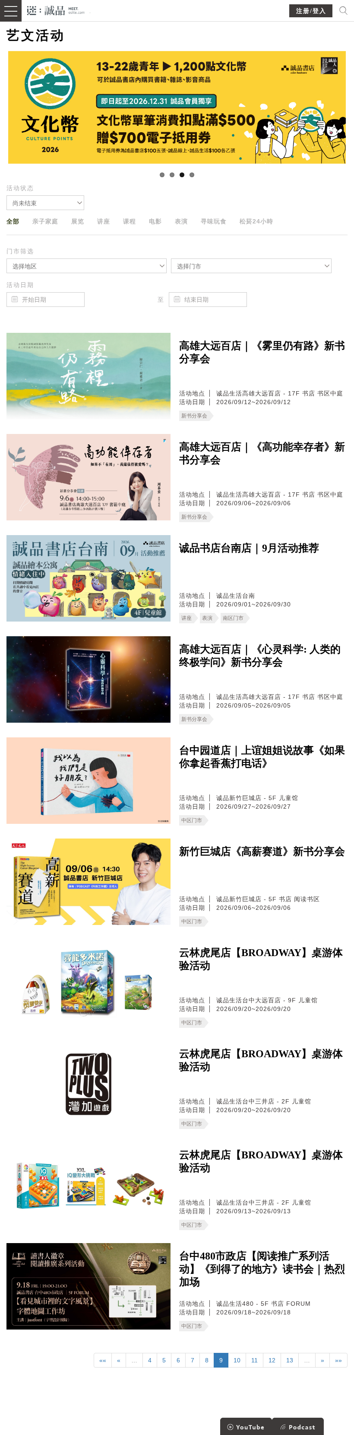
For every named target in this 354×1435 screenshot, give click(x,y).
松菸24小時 (256, 221)
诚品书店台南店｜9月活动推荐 (249, 548)
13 (289, 1360)
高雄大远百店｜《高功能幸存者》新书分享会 (262, 453)
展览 (77, 221)
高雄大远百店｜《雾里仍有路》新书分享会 (262, 352)
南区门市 (233, 618)
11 (254, 1360)
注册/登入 (311, 11)
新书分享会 (194, 416)
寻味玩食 (214, 221)
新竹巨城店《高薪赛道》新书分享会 (262, 851)
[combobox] (45, 202)
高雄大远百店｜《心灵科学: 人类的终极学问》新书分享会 (260, 656)
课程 (129, 221)
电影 (155, 221)
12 (272, 1360)
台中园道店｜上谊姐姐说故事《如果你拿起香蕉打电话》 (262, 757)
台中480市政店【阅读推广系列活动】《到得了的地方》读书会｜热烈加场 (262, 1269)
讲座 (103, 221)
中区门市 (191, 820)
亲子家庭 (45, 221)
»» (338, 1360)
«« (102, 1360)
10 (237, 1360)
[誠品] (56, 9)
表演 (181, 221)
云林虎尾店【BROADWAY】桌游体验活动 (261, 959)
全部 (12, 221)
